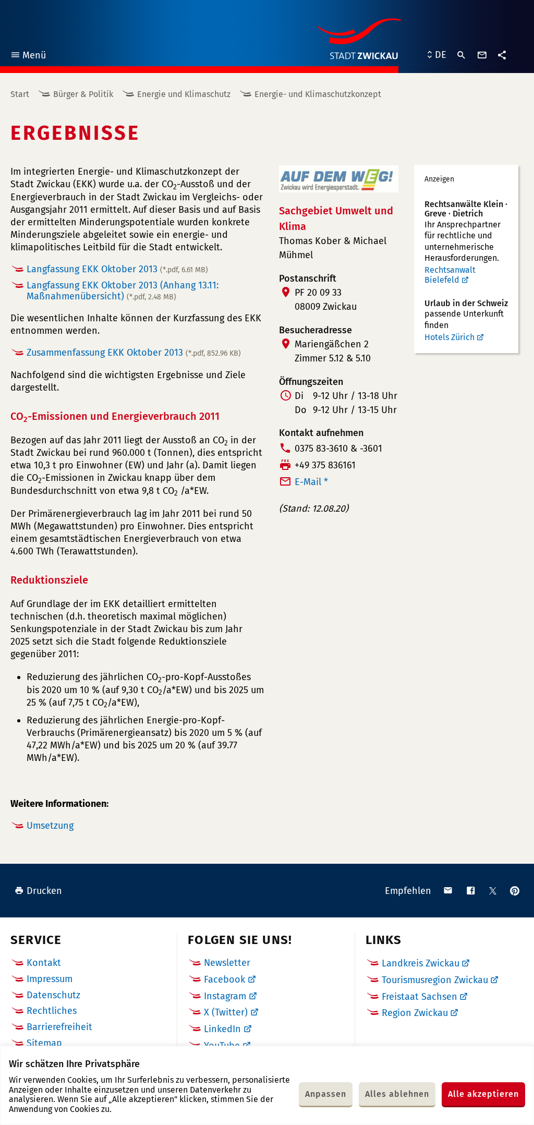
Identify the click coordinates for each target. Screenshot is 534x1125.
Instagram (225, 996)
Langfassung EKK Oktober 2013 (117, 269)
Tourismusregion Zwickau (435, 980)
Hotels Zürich (449, 337)
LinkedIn (222, 1029)
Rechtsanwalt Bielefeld (450, 275)
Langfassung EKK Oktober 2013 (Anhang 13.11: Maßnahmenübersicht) (123, 291)
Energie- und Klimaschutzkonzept (317, 94)
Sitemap (44, 1043)
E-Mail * (311, 482)
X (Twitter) (226, 1012)
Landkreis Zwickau (420, 963)
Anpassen (325, 1094)
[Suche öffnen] (461, 55)
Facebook (224, 979)
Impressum (49, 979)
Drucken (44, 891)
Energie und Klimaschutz (183, 94)
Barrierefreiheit (59, 1027)
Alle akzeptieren (483, 1094)
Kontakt (44, 963)
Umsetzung (50, 825)
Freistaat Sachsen (419, 996)
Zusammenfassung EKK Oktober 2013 (134, 352)
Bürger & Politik (83, 94)
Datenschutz (53, 995)
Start (19, 94)
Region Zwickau (415, 1013)
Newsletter (227, 963)
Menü (28, 57)
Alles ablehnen (397, 1094)
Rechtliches (52, 1011)
